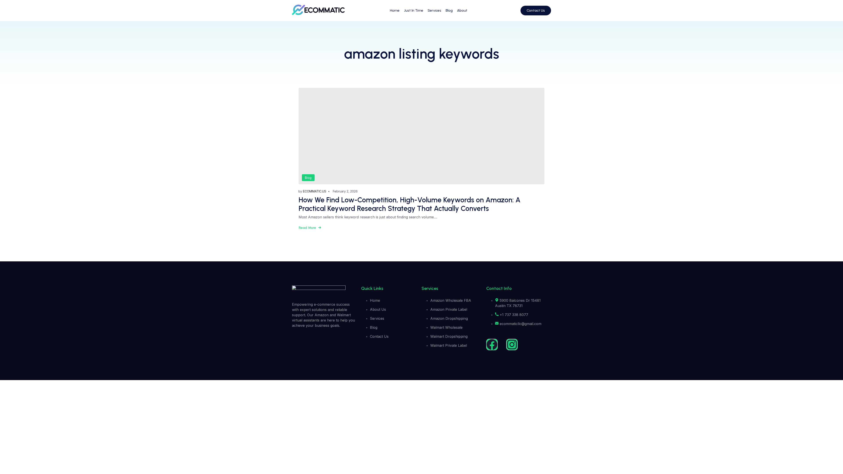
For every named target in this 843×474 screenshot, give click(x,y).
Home (395, 10)
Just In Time (413, 10)
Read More (307, 228)
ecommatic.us (314, 191)
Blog (449, 10)
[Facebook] (492, 344)
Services (434, 10)
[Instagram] (512, 344)
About (462, 10)
